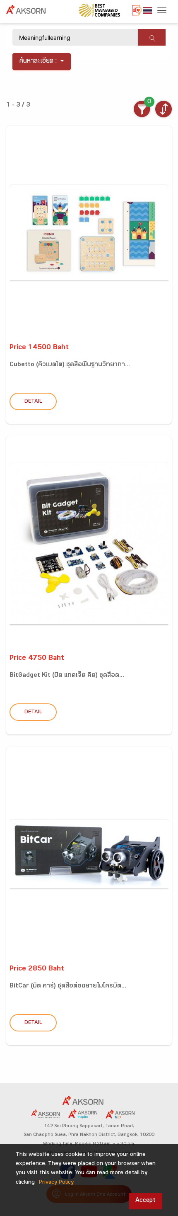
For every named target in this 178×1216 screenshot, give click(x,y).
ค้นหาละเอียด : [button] (38, 61)
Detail (33, 401)
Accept (145, 1201)
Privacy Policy (56, 1182)
